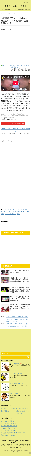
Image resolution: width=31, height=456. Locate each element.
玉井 (24, 211)
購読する (5, 353)
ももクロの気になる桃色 (9, 426)
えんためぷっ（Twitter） (9, 435)
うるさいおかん (14, 393)
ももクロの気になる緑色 (9, 428)
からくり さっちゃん (15, 373)
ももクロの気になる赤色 (9, 423)
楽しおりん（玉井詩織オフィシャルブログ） (15, 409)
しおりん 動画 (22, 209)
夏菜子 (17, 211)
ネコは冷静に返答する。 (17, 383)
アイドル (4, 211)
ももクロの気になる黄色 (15, 6)
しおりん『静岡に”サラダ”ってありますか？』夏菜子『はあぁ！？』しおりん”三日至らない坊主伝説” (17, 319)
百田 (6, 214)
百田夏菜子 (12, 214)
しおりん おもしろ (11, 209)
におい (10, 211)
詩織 (18, 214)
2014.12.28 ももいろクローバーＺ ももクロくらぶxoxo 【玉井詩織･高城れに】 (20, 298)
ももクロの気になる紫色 (9, 430)
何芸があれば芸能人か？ (9, 421)
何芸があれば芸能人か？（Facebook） (13, 433)
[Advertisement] (15, 47)
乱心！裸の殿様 (14, 363)
